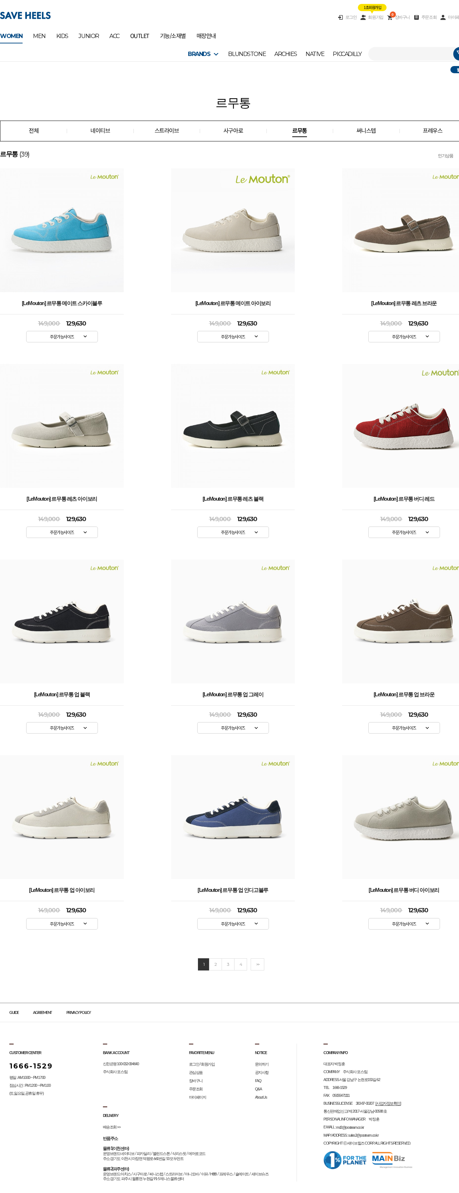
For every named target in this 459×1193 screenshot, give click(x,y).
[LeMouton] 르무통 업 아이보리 (62, 890)
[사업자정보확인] (388, 1103)
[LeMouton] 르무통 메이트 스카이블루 (62, 303)
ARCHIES (285, 54)
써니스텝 (366, 131)
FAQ (258, 1081)
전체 (33, 131)
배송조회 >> (111, 1127)
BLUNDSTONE (247, 54)
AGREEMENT (42, 1013)
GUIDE (14, 1013)
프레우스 (432, 131)
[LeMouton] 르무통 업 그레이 (233, 694)
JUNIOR (89, 36)
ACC (114, 36)
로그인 (351, 17)
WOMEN (11, 36)
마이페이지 (197, 1097)
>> (257, 964)
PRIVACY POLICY (78, 1013)
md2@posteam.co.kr (350, 1127)
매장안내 (206, 36)
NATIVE (315, 54)
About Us (261, 1097)
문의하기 (262, 1064)
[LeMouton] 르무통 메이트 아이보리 (233, 303)
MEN (39, 36)
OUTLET (139, 36)
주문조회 (428, 17)
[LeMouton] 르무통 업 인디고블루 (233, 890)
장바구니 (401, 17)
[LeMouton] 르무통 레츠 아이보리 (62, 499)
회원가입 (375, 17)
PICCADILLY (347, 54)
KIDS (62, 36)
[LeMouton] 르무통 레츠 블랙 (233, 499)
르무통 (299, 131)
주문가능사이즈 (62, 336)
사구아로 (233, 131)
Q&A (258, 1089)
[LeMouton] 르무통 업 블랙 (62, 694)
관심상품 (196, 1072)
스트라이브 (167, 131)
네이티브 (100, 131)
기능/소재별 (173, 36)
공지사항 (262, 1072)
